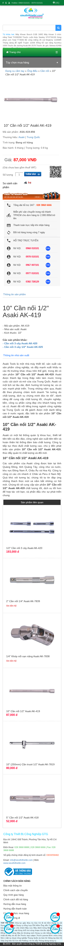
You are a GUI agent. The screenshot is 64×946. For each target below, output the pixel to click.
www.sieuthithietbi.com (14, 863)
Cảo (36, 923)
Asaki (21, 137)
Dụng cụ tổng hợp (24, 925)
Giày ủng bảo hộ (8, 941)
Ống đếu (44, 925)
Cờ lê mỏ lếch (44, 923)
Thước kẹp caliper (28, 935)
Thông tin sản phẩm (14, 294)
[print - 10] (25, 182)
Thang (30, 938)
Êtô (34, 925)
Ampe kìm (39, 930)
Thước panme (42, 935)
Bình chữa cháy (55, 935)
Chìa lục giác (20, 923)
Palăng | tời (27, 941)
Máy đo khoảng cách (26, 933)
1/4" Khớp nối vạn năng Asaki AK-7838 (28, 656)
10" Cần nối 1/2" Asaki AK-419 (23, 711)
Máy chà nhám (18, 928)
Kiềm (38, 925)
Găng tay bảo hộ (55, 938)
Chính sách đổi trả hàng (15, 899)
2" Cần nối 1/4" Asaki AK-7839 (23, 601)
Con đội (18, 941)
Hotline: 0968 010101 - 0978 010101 (27, 3)
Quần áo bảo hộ (40, 938)
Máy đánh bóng (40, 928)
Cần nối (44, 70)
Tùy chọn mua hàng (17, 62)
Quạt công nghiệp (19, 938)
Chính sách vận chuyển (15, 890)
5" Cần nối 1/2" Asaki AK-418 (22, 817)
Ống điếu (32, 70)
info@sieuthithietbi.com (21, 860)
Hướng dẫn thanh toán (15, 908)
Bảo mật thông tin (12, 885)
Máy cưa (29, 928)
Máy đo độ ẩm (14, 935)
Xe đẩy (35, 941)
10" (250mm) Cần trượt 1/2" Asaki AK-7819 (30, 764)
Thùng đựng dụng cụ (47, 941)
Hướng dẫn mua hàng (14, 904)
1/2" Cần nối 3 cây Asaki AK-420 (24, 548)
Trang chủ (15, 52)
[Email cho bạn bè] (29, 182)
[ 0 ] (57, 3)
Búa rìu (30, 923)
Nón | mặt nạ (6, 938)
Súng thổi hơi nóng (26, 930)
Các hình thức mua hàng (16, 913)
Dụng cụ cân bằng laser (45, 933)
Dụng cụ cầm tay (14, 70)
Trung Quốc (33, 137)
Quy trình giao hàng (13, 895)
